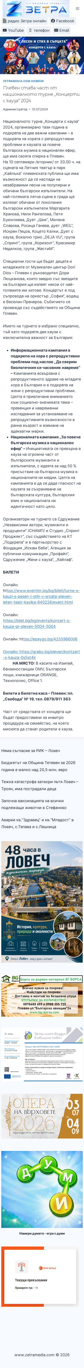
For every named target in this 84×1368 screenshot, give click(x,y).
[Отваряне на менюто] (77, 8)
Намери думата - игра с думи (42, 1233)
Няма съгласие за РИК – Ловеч (30, 750)
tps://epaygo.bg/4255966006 (50, 639)
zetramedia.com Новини (23, 81)
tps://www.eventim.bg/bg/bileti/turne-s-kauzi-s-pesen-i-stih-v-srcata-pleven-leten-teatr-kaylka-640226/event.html (41, 596)
